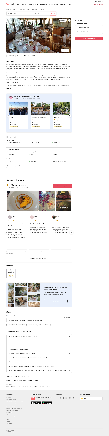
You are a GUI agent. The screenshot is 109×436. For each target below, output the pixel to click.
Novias (51, 4)
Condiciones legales (11, 399)
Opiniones (25, 55)
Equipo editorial (10, 419)
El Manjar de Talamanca (39, 117)
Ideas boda (63, 4)
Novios (56, 4)
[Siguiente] (69, 116)
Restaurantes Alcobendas (44, 324)
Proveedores (43, 4)
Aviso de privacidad (11, 404)
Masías (13, 386)
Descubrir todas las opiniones (38, 258)
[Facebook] (57, 398)
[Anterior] (8, 116)
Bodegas (48, 386)
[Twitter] (60, 398)
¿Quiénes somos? (10, 417)
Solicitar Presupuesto (89, 38)
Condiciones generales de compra (14, 401)
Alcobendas (35, 9)
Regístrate (100, 4)
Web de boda (9, 423)
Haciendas (41, 386)
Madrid (29, 9)
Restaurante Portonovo (24, 376)
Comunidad (71, 4)
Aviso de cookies (10, 406)
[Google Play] (47, 404)
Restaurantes (22, 9)
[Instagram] (66, 398)
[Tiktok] (73, 398)
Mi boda (24, 4)
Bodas (8, 9)
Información (11, 55)
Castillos (35, 386)
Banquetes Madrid (11, 324)
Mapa (33, 55)
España (85, 398)
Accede (94, 4)
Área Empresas (99, 1)
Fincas (7, 386)
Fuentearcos (58, 117)
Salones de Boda (26, 386)
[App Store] (36, 404)
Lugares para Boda (33, 4)
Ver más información (39, 173)
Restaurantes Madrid (20, 324)
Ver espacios (55, 301)
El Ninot (12, 117)
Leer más (8, 88)
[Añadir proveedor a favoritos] (69, 20)
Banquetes (14, 9)
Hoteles (18, 386)
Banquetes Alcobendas (32, 324)
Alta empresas (9, 414)
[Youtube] (70, 398)
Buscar (53, 13)
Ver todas (65, 50)
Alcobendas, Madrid (82, 23)
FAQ (18, 55)
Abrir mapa (67, 317)
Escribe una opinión (62, 186)
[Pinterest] (63, 398)
